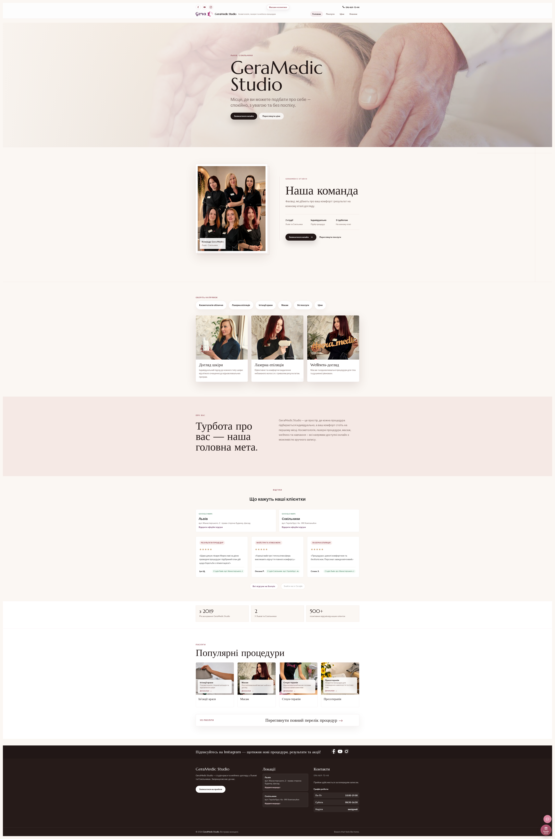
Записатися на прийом (210, 789)
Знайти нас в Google (293, 586)
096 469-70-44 (352, 7)
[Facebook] (198, 7)
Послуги (330, 14)
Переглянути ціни (271, 116)
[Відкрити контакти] (547, 819)
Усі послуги (303, 305)
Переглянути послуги (330, 237)
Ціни (342, 14)
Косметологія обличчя (211, 305)
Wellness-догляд (324, 364)
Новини (353, 14)
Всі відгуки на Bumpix (264, 586)
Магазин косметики (278, 7)
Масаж (284, 305)
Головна (316, 14)
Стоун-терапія (291, 699)
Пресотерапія (332, 699)
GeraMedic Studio (225, 14)
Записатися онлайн (244, 116)
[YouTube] (204, 7)
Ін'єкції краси (266, 305)
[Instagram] (210, 7)
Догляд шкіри (211, 364)
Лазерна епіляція (241, 305)
